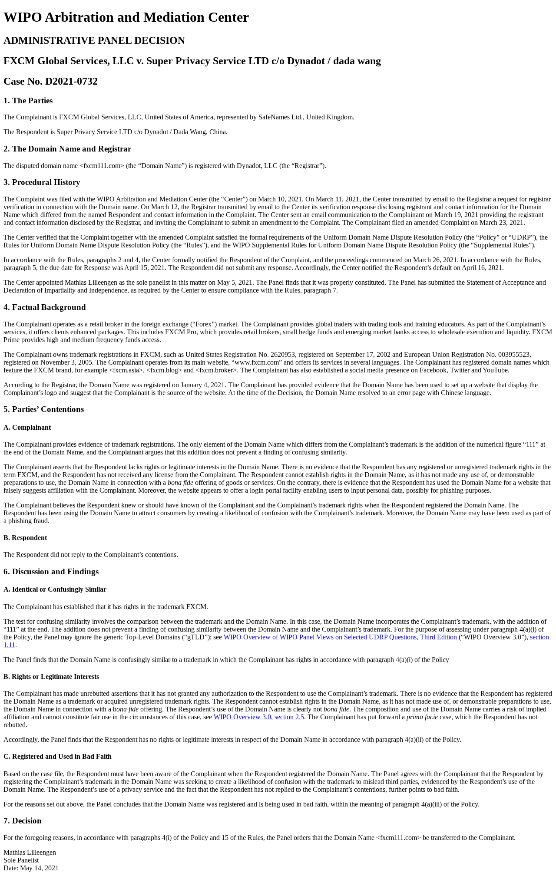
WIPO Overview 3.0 (242, 717)
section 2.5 (289, 717)
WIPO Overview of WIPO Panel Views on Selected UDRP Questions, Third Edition (340, 637)
